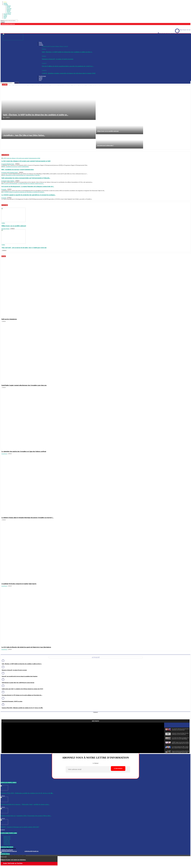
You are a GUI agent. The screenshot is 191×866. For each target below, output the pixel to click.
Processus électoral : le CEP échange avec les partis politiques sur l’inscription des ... (22, 695)
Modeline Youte (10, 164)
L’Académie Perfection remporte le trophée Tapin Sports (18, 583)
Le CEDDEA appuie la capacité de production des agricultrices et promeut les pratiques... (28, 195)
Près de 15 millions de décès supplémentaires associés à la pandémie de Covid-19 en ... (68, 66)
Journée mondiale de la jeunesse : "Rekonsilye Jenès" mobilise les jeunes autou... (25, 804)
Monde (5, 16)
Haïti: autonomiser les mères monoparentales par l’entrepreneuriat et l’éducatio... (25, 178)
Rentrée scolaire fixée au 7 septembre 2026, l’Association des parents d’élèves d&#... (26, 815)
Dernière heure (42, 76)
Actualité (6, 4)
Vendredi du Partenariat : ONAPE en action (12, 701)
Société (8, 7)
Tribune (8, 11)
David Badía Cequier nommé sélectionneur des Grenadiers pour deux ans (24, 385)
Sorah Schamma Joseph (12, 172)
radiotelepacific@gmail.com (31, 851)
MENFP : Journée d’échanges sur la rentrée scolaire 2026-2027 (20, 827)
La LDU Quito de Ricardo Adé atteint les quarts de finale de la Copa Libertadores (26, 647)
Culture (5, 15)
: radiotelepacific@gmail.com (8, 24)
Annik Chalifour (10, 180)
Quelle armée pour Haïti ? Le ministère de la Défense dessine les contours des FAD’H (22, 688)
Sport (5, 18)
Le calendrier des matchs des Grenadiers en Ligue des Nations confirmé (23, 451)
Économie (9, 8)
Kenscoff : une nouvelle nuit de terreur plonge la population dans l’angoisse (19, 676)
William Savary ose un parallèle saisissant (13, 226)
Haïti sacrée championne (9, 319)
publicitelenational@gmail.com (9, 851)
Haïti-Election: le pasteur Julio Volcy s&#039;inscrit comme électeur (18, 682)
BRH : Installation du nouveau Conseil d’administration (17, 169)
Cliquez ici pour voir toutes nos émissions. (13, 859)
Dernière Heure (7, 14)
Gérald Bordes (4, 453)
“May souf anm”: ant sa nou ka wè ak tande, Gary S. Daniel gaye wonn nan (23, 247)
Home (5, 1)
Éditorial (9, 5)
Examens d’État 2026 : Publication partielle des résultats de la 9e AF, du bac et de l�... (22, 707)
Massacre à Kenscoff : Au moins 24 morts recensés (57, 59)
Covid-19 (9, 12)
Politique (9, 10)
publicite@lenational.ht (7, 849)
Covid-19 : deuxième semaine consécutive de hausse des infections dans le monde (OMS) (68, 73)
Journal (5, 3)
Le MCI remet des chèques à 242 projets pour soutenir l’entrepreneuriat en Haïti (25, 161)
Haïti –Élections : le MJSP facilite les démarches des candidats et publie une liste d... (67, 52)
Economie (3, 164)
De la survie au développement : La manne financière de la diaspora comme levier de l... (27, 186)
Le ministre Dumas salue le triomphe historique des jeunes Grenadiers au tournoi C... (27, 517)
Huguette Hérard (5, 228)
